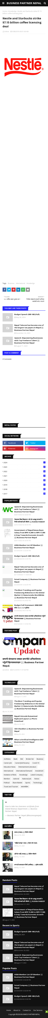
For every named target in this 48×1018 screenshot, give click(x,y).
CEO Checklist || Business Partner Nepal (29, 730)
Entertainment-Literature (27, 767)
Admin (6, 31)
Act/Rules (7, 759)
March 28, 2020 (11, 818)
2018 (24, 489)
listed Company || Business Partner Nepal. (29, 580)
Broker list (30, 759)
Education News (9, 767)
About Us (16, 1010)
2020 (24, 480)
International (20, 283)
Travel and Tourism (11, 787)
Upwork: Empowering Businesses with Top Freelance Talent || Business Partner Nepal (28, 340)
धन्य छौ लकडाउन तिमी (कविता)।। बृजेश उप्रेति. (28, 864)
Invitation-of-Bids (10, 775)
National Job (26, 779)
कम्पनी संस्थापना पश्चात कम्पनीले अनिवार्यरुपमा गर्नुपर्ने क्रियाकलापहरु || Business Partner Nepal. (29, 618)
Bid (21, 759)
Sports (27, 783)
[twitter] (35, 443)
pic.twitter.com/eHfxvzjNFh (28, 811)
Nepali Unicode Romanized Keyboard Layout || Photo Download (25, 718)
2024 (24, 462)
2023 (24, 467)
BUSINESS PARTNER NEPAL (24, 3)
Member (7, 779)
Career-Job (8, 763)
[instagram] (35, 448)
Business (11, 283)
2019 (24, 485)
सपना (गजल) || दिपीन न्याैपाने (23, 832)
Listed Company (36, 775)
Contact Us (27, 1010)
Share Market (17, 783)
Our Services (37, 1010)
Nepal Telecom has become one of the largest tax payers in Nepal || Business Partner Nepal (29, 327)
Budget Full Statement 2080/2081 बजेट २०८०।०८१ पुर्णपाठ (28, 606)
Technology (37, 783)
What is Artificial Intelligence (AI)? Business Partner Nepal (29, 740)
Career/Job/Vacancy (22, 763)
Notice (36, 779)
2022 (24, 471)
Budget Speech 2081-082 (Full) (26, 314)
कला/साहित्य (24, 787)
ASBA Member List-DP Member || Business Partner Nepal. (28, 546)
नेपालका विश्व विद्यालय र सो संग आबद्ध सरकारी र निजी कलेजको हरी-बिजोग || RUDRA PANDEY (29, 520)
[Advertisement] (23, 1013)
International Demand (24, 771)
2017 (24, 494)
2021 (24, 476)
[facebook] (13, 443)
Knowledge (12, 11)
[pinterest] (13, 448)
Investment (39, 771)
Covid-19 (36, 763)
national (16, 779)
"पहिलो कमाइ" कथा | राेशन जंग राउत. (26, 843)
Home (5, 11)
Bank (15, 759)
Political (6, 783)
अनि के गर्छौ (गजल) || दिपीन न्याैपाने (25, 854)
